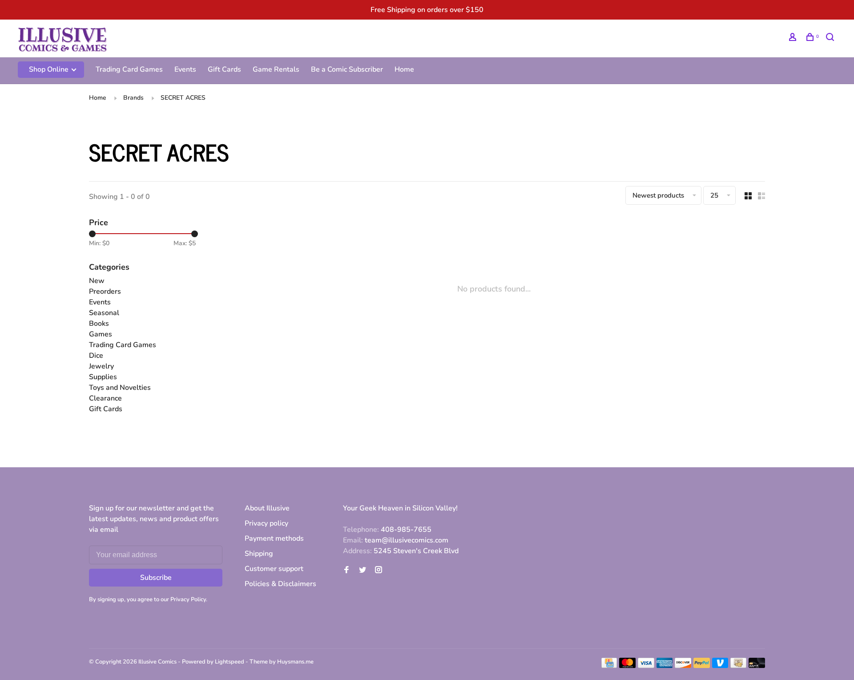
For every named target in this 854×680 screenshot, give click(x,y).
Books (99, 323)
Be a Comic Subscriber (347, 69)
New (97, 281)
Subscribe (156, 578)
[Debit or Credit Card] (757, 666)
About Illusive (267, 508)
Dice (96, 355)
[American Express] (665, 666)
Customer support (274, 569)
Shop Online (49, 69)
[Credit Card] (609, 666)
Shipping (259, 554)
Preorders (105, 291)
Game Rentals (276, 69)
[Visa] (646, 666)
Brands (133, 97)
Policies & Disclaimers (280, 584)
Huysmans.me (295, 662)
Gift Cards (224, 69)
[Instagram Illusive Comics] (378, 570)
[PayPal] (701, 666)
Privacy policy (266, 523)
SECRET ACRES (183, 97)
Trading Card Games (129, 69)
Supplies (103, 377)
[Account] (794, 38)
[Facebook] (346, 570)
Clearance (105, 398)
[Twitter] (362, 570)
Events (185, 69)
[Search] (831, 38)
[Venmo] (720, 666)
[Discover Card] (683, 666)
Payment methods (274, 538)
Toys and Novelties (120, 388)
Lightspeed (229, 662)
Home (404, 69)
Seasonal (104, 313)
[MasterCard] (627, 666)
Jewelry (101, 366)
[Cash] (738, 666)
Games (100, 334)
